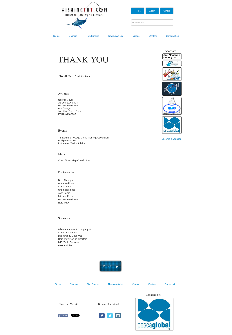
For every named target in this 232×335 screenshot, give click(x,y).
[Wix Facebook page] (102, 315)
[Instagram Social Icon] (118, 315)
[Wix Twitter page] (110, 315)
